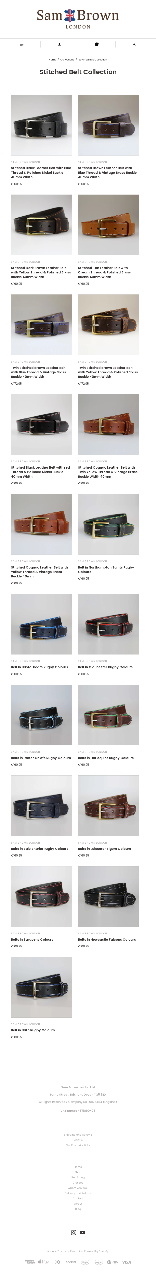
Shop (78, 1172)
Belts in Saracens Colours (32, 939)
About (78, 1204)
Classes (78, 1183)
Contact (78, 1198)
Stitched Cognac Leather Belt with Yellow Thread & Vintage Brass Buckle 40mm (39, 572)
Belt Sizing (78, 1177)
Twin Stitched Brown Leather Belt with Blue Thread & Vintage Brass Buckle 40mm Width (38, 372)
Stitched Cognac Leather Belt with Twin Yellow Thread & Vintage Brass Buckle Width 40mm (108, 472)
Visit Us (78, 1140)
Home (52, 59)
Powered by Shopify (96, 1251)
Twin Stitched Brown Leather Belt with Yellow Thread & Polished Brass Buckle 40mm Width (108, 372)
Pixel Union (76, 1251)
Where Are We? (78, 1188)
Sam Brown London (25, 162)
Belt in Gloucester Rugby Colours (105, 667)
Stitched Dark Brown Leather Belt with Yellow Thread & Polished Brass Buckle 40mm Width (41, 272)
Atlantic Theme (56, 1251)
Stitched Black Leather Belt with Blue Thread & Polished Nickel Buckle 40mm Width (41, 172)
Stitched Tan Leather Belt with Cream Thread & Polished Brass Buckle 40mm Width (104, 272)
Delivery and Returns (78, 1193)
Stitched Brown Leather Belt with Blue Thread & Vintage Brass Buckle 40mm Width (107, 172)
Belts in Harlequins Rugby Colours (106, 758)
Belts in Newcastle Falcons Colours (107, 939)
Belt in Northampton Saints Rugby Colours (106, 569)
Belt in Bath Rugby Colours (33, 1030)
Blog (78, 1209)
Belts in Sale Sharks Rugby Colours (39, 848)
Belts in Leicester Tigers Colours (104, 848)
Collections (67, 59)
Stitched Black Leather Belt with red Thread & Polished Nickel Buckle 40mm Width (40, 472)
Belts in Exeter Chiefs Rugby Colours (41, 758)
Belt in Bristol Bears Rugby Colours (39, 667)
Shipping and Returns (78, 1135)
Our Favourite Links (78, 1145)
